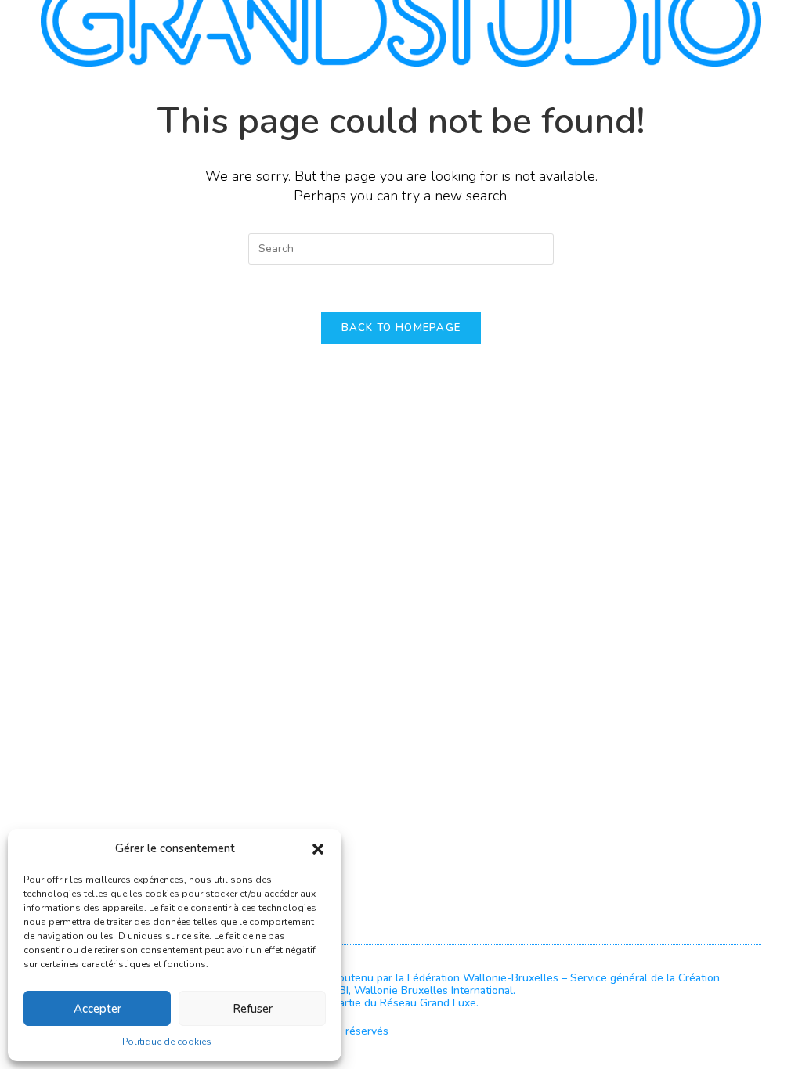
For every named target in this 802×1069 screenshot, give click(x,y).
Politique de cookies (166, 1041)
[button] (318, 849)
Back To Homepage (401, 328)
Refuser (253, 1009)
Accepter (97, 1009)
